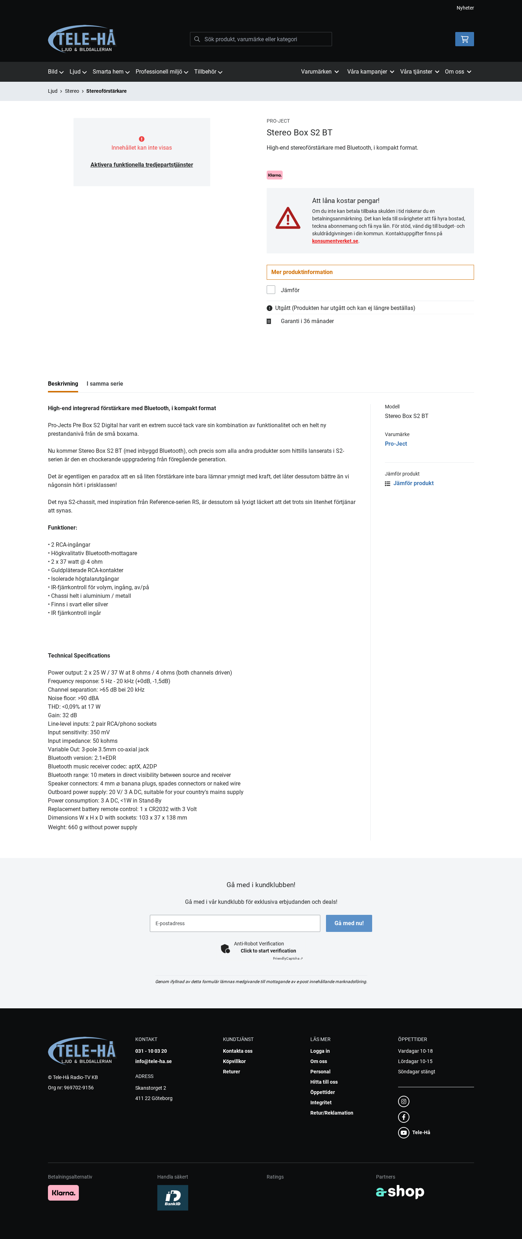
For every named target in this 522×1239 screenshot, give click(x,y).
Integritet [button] (321, 1102)
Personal (320, 1071)
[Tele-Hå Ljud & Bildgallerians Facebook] (434, 1117)
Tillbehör (205, 71)
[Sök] (197, 39)
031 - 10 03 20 (151, 1051)
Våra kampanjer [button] (367, 71)
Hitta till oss (324, 1082)
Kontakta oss (237, 1051)
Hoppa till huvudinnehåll (258, 9)
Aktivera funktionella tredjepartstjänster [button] (142, 164)
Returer (231, 1071)
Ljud (75, 71)
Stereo (72, 91)
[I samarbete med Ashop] (400, 1192)
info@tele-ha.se (153, 1061)
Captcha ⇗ (288, 958)
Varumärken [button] (316, 71)
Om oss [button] (454, 71)
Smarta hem (108, 71)
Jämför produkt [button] (413, 483)
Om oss (318, 1061)
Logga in (320, 1051)
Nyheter (465, 8)
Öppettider (322, 1092)
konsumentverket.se (335, 241)
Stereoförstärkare (106, 91)
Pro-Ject (396, 443)
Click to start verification (268, 951)
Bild (53, 71)
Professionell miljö (159, 71)
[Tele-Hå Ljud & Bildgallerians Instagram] (434, 1101)
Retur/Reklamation (331, 1113)
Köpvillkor (234, 1061)
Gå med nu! (349, 923)
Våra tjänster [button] (416, 71)
